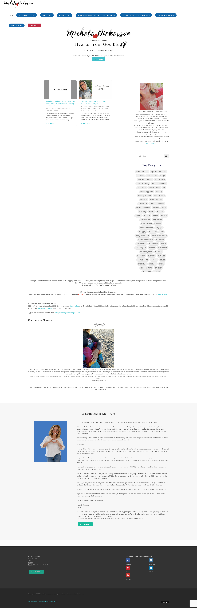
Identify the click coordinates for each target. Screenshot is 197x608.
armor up (142, 203)
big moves (157, 219)
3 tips (162, 175)
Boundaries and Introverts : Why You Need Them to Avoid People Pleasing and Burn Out (60, 104)
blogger (158, 227)
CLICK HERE (98, 59)
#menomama (142, 171)
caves (162, 260)
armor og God (156, 199)
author (156, 207)
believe (164, 215)
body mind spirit (159, 235)
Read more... (50, 123)
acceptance (160, 179)
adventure (141, 187)
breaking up (140, 247)
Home (11, 15)
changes (152, 264)
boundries (153, 243)
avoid (163, 207)
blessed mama (146, 227)
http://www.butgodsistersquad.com (67, 313)
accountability (142, 183)
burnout (151, 256)
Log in (165, 602)
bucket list (162, 247)
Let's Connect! (151, 143)
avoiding (142, 211)
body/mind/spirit (145, 239)
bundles (158, 251)
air (164, 187)
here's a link (74, 306)
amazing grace (146, 191)
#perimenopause (158, 171)
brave (163, 243)
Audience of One (156, 203)
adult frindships (159, 183)
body (161, 231)
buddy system (146, 251)
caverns (154, 260)
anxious (143, 199)
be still (138, 215)
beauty (147, 215)
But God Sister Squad (44, 308)
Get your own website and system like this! (42, 602)
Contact (86, 524)
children (158, 268)
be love (160, 211)
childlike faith (146, 268)
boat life (153, 231)
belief (155, 215)
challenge (142, 264)
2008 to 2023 (152, 175)
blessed (157, 223)
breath (152, 247)
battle (152, 211)
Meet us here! (162, 294)
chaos (161, 264)
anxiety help (159, 195)
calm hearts (142, 260)
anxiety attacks (144, 195)
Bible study (145, 219)
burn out (141, 256)
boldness (160, 239)
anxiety (159, 191)
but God (161, 256)
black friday (146, 223)
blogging (143, 231)
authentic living (143, 207)
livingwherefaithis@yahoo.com (43, 565)
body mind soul (142, 235)
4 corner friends (145, 179)
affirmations (154, 187)
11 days (140, 175)
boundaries (141, 243)
